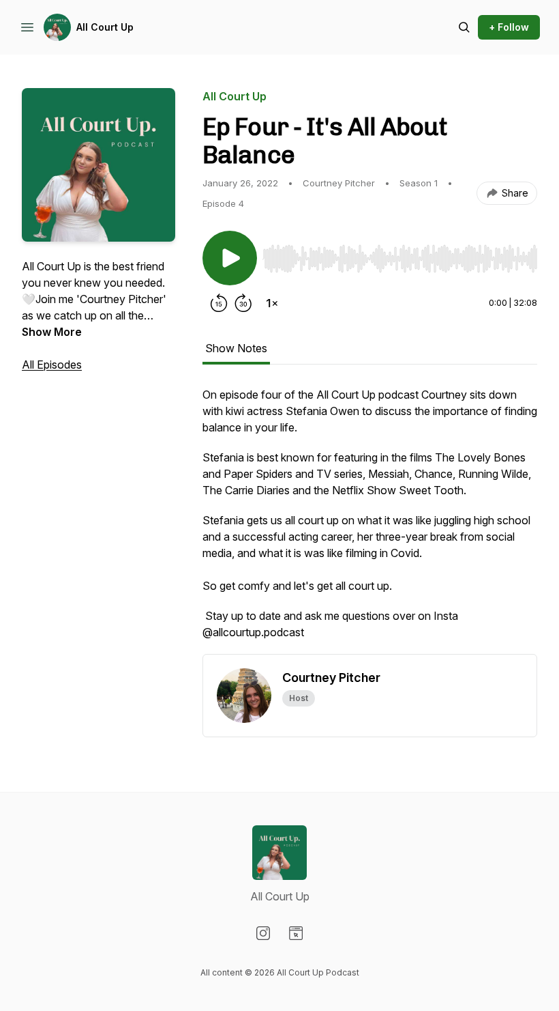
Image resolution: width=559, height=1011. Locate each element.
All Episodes (52, 364)
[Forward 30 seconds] (243, 303)
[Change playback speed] (272, 303)
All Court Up (105, 27)
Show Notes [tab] (236, 348)
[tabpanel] (369, 520)
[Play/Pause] (229, 258)
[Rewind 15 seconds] (218, 303)
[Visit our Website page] (296, 933)
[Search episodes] (464, 27)
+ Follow (509, 27)
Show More (52, 332)
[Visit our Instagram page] (263, 933)
